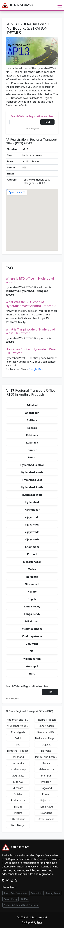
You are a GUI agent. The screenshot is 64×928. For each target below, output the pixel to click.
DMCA (24, 899)
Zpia (39, 922)
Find (47, 122)
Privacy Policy (53, 893)
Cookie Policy (10, 899)
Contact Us (36, 893)
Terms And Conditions (15, 893)
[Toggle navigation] (59, 5)
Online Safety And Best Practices (21, 905)
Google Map (36, 369)
